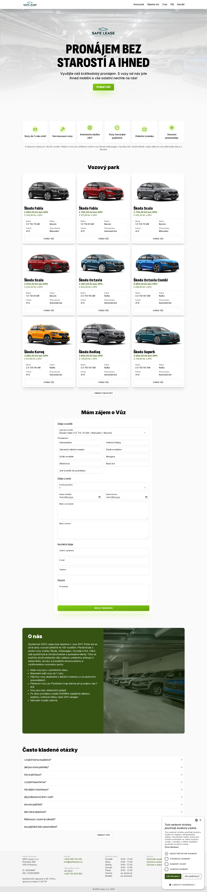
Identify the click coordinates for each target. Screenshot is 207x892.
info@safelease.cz (73, 862)
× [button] (200, 820)
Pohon (28, 228)
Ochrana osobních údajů (159, 862)
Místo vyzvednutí (66, 504)
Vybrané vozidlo (66, 430)
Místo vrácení (65, 523)
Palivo (52, 221)
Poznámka (63, 586)
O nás (164, 4)
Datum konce (111, 494)
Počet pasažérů (66, 485)
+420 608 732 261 (73, 859)
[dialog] (183, 853)
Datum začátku (65, 494)
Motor (28, 221)
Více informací (172, 847)
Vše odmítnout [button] (192, 876)
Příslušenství (63, 438)
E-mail (61, 560)
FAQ (172, 4)
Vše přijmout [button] (173, 876)
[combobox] (196, 820)
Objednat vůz (153, 4)
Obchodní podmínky (156, 859)
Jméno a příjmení (66, 550)
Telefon (62, 570)
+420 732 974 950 (73, 873)
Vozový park (138, 4)
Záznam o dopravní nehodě (160, 864)
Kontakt (181, 4)
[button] (183, 884)
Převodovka (55, 228)
